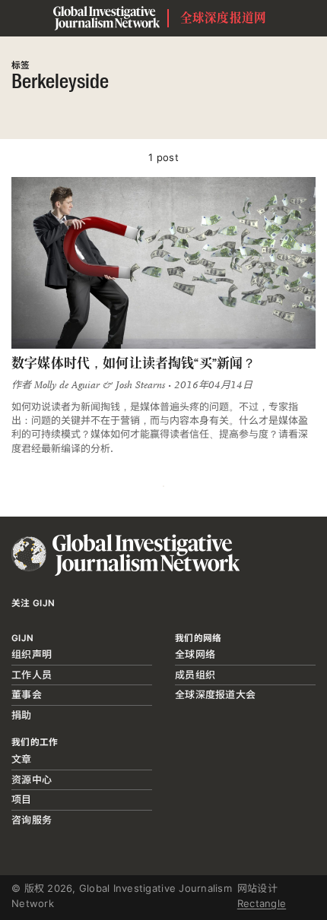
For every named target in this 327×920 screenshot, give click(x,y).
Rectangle (261, 903)
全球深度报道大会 (215, 694)
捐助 (21, 715)
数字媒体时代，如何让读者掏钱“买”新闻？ (133, 363)
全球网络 (195, 654)
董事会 (26, 694)
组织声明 (31, 654)
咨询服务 (31, 820)
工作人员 (31, 675)
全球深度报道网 (223, 17)
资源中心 (31, 779)
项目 (21, 799)
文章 (21, 759)
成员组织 (195, 675)
